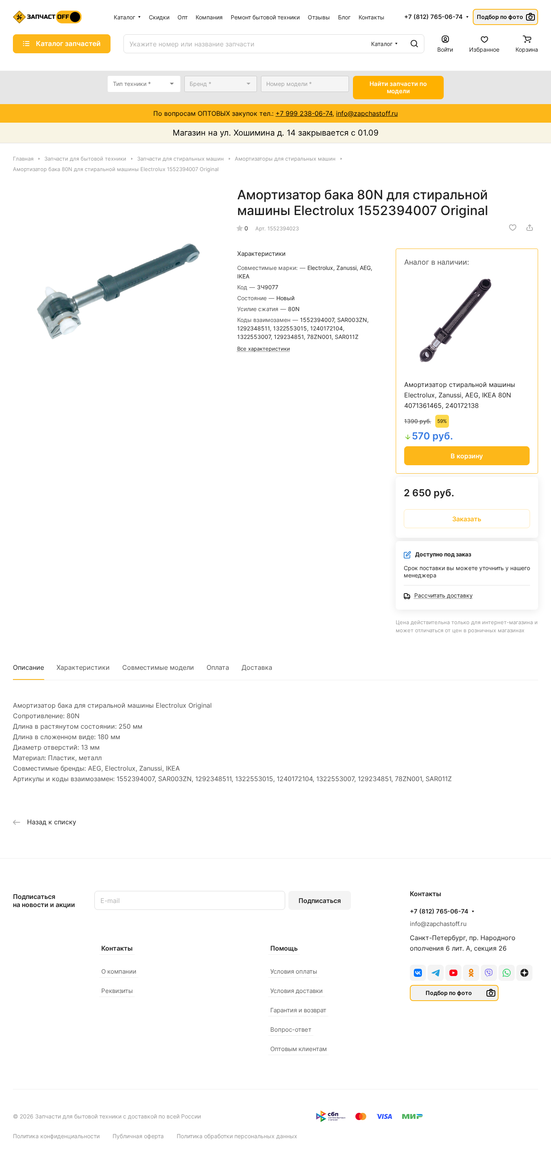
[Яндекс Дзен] (524, 973)
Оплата (218, 667)
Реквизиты (117, 991)
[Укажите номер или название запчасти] (414, 43)
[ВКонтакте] (418, 973)
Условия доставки (296, 991)
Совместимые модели (158, 667)
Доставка (257, 667)
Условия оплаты (293, 971)
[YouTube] (453, 973)
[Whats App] (507, 973)
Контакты (117, 948)
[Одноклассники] (471, 973)
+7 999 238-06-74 (304, 113)
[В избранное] (512, 227)
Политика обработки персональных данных (237, 1136)
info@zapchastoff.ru (367, 113)
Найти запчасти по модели (398, 87)
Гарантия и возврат (298, 1010)
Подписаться (319, 901)
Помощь (284, 948)
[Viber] (489, 973)
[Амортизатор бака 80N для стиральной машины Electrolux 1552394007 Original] (117, 291)
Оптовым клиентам (298, 1049)
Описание (28, 667)
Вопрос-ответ (290, 1029)
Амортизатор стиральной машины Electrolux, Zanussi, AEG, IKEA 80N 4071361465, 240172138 (459, 395)
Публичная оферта (138, 1136)
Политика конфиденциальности (56, 1136)
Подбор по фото (500, 16)
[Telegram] (436, 973)
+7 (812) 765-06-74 (433, 17)
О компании (118, 971)
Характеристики (83, 667)
